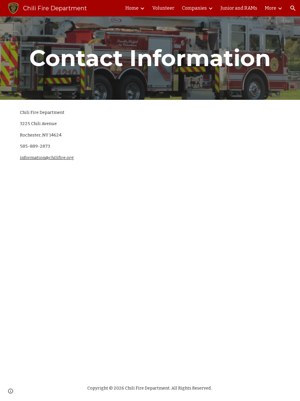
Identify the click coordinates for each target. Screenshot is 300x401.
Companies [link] (194, 8)
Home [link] (132, 8)
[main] (150, 58)
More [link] (270, 8)
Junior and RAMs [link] (239, 8)
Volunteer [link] (163, 8)
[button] (293, 8)
